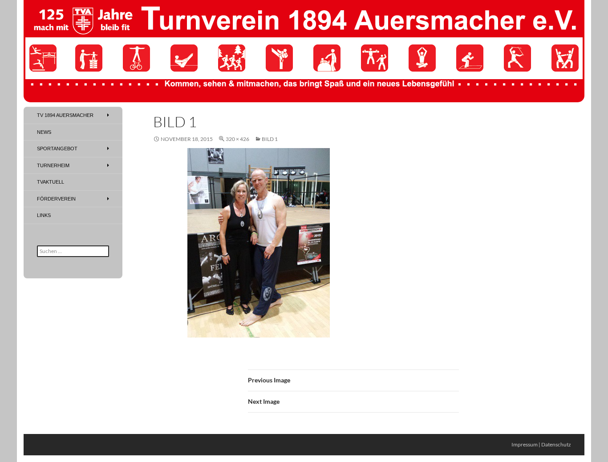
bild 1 (270, 139)
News (44, 132)
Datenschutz (556, 444)
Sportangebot (57, 148)
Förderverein (56, 198)
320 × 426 (237, 139)
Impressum (524, 444)
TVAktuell (50, 182)
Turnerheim (53, 165)
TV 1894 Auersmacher (65, 115)
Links (44, 215)
